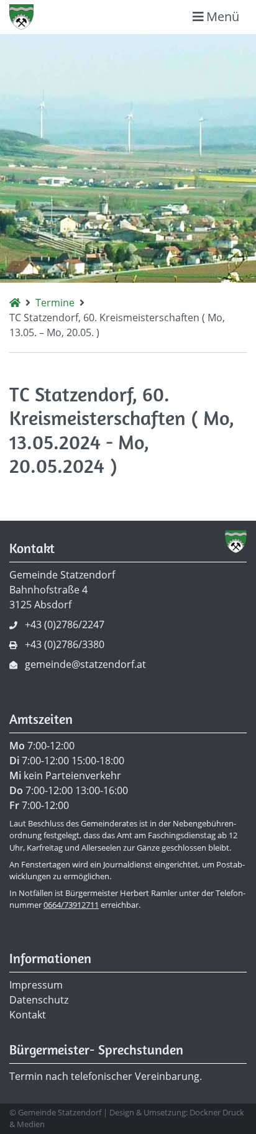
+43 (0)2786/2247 (64, 624)
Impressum (36, 985)
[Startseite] (15, 302)
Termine (55, 302)
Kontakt (27, 1015)
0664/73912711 (71, 904)
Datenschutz (38, 1000)
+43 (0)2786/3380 (64, 644)
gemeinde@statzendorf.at (85, 664)
